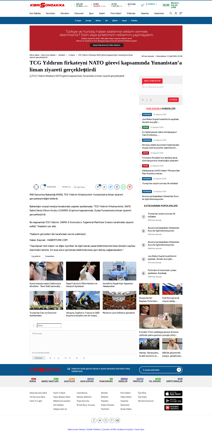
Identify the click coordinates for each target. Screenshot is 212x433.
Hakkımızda (73, 429)
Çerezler (106, 429)
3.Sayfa (78, 20)
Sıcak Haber (126, 409)
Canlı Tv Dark (59, 392)
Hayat (124, 20)
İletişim (82, 429)
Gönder (39, 358)
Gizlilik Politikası (94, 429)
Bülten (98, 20)
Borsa (33, 380)
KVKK (113, 429)
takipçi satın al (60, 409)
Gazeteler (159, 13)
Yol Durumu (155, 380)
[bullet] (70, 358)
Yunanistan (49, 256)
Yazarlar (145, 13)
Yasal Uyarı (139, 429)
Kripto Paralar (174, 380)
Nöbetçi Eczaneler (62, 401)
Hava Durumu (87, 380)
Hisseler (122, 380)
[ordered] (66, 358)
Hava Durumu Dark (38, 392)
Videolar (131, 13)
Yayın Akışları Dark (61, 396)
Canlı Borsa (82, 392)
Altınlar (104, 392)
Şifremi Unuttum (146, 401)
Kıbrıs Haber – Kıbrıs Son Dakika (43, 55)
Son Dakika (35, 13)
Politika (134, 20)
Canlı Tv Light (36, 401)
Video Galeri (126, 396)
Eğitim (115, 20)
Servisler (50, 13)
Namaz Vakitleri (50, 380)
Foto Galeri (115, 13)
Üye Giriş (142, 392)
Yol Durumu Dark (37, 396)
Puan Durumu (106, 380)
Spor (91, 13)
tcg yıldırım (36, 256)
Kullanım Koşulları (125, 429)
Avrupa (88, 20)
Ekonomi (79, 13)
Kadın (102, 13)
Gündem (65, 13)
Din (106, 20)
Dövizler (104, 396)
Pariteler (138, 380)
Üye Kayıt (142, 396)
